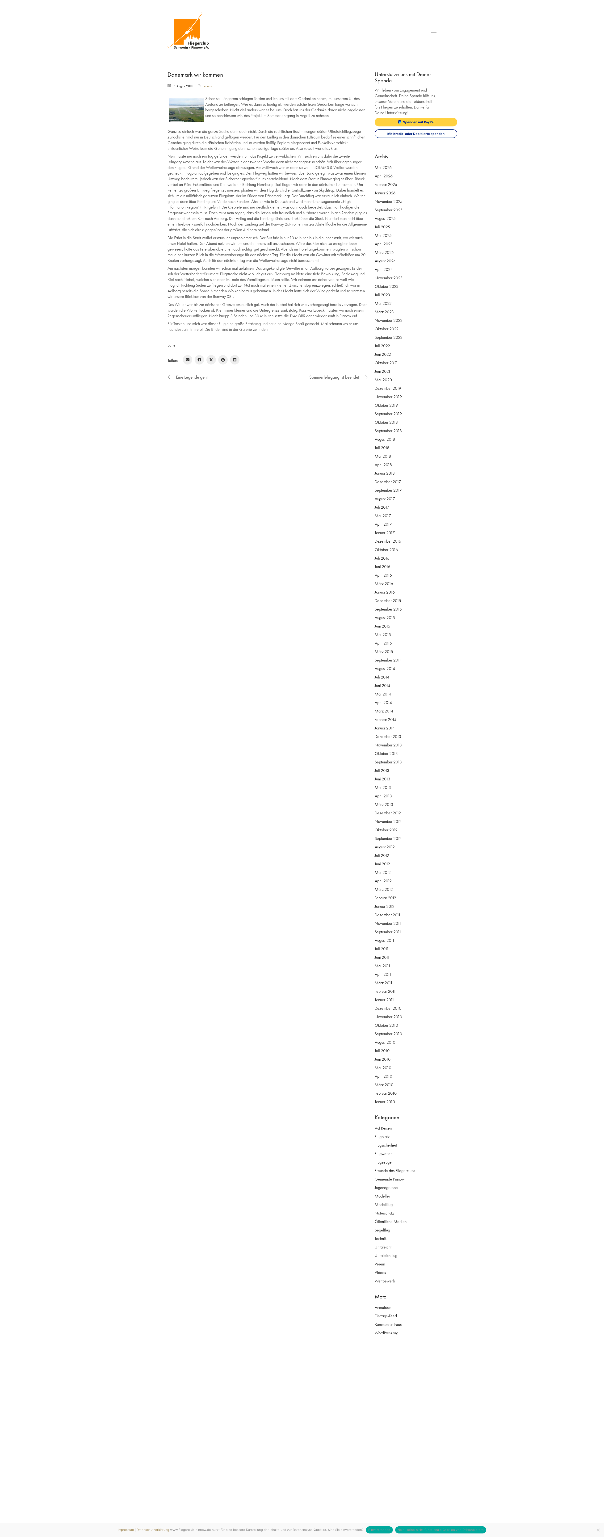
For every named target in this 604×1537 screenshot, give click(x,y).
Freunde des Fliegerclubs (395, 1170)
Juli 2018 (382, 447)
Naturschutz (384, 1213)
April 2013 (383, 796)
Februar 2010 (386, 1093)
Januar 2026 (385, 193)
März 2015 (384, 651)
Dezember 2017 (388, 481)
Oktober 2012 (386, 830)
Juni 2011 (382, 957)
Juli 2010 (382, 1050)
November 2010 (388, 1016)
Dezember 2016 (388, 541)
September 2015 (388, 609)
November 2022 (389, 320)
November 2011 (388, 923)
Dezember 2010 (388, 1008)
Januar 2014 (385, 728)
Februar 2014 (385, 719)
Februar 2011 (385, 991)
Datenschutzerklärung (153, 1530)
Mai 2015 (383, 634)
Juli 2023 (382, 294)
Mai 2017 (383, 515)
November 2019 (388, 396)
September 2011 (388, 931)
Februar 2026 (386, 184)
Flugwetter (383, 1153)
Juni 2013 (382, 779)
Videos (380, 1272)
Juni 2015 (382, 626)
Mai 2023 (383, 303)
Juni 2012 (382, 864)
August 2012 (385, 847)
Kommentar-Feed (388, 1324)
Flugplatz (382, 1136)
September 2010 (388, 1033)
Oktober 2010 (386, 1025)
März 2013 (384, 804)
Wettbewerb (385, 1281)
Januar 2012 (384, 906)
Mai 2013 (383, 787)
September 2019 (388, 413)
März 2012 (384, 889)
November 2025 (389, 201)
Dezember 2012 (388, 813)
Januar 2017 (385, 532)
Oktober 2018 (386, 422)
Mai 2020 (383, 379)
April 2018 (383, 464)
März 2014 (384, 711)
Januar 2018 (385, 473)
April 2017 (383, 524)
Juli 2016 (382, 558)
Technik (381, 1238)
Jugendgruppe (386, 1187)
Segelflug (382, 1230)
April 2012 (383, 881)
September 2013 (388, 762)
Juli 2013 (382, 770)
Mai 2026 (383, 167)
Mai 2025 (383, 235)
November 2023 (389, 278)
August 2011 (384, 940)
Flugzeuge (383, 1162)
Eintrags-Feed (386, 1316)
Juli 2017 (382, 507)
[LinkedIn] (234, 359)
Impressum (126, 1530)
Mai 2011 (382, 965)
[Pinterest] (223, 359)
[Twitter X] (211, 359)
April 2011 (383, 974)
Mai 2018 (383, 456)
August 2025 (385, 218)
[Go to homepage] (191, 31)
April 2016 (383, 575)
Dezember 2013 (388, 736)
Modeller (382, 1196)
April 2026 (384, 176)
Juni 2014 (382, 685)
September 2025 (389, 210)
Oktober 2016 (386, 549)
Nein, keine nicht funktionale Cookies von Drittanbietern (441, 1530)
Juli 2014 (382, 677)
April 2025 (384, 244)
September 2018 (388, 430)
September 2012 (388, 838)
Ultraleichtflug (386, 1255)
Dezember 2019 (388, 388)
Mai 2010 (383, 1067)
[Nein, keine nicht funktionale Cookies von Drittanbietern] (598, 1530)
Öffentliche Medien (391, 1221)
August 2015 (385, 617)
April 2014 (383, 702)
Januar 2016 (385, 592)
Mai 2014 (383, 694)
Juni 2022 (383, 354)
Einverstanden (379, 1530)
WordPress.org (386, 1333)
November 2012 (388, 821)
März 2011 (384, 982)
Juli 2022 (382, 345)
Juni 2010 (382, 1059)
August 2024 (385, 261)
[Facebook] (199, 359)
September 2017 (388, 490)
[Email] (187, 359)
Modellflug (384, 1204)
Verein (208, 86)
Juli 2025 (382, 227)
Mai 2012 (383, 872)
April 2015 (383, 643)
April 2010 (383, 1076)
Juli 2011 (382, 948)
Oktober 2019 (386, 405)
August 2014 (385, 668)
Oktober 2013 (386, 753)
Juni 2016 (382, 566)
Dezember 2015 (388, 600)
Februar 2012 (385, 897)
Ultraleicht (383, 1247)
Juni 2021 (382, 371)
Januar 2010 (385, 1101)
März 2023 (384, 311)
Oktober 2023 (386, 286)
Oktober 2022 (386, 328)
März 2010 (384, 1084)
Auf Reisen (383, 1128)
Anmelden (383, 1307)
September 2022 (389, 337)
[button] (433, 31)
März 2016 (384, 583)
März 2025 (384, 252)
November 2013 (388, 745)
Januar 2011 (384, 999)
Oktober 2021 (386, 362)
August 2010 (385, 1042)
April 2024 (384, 269)
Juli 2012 (382, 855)
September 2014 (388, 660)
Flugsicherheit (386, 1145)
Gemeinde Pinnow (390, 1179)
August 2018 (385, 439)
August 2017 (385, 498)
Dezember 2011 (388, 914)
